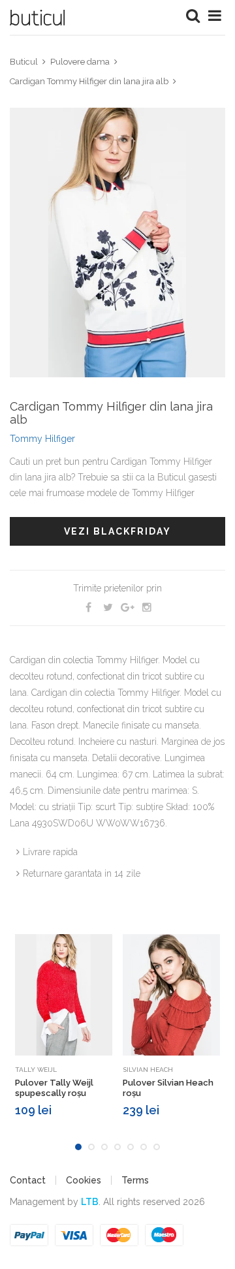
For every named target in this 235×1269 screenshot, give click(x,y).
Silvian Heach (148, 1069)
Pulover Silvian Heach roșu (168, 1088)
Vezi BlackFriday (117, 531)
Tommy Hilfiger (42, 438)
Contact (28, 1180)
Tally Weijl (36, 1069)
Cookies (83, 1180)
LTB (90, 1202)
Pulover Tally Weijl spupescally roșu (54, 1088)
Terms (135, 1180)
